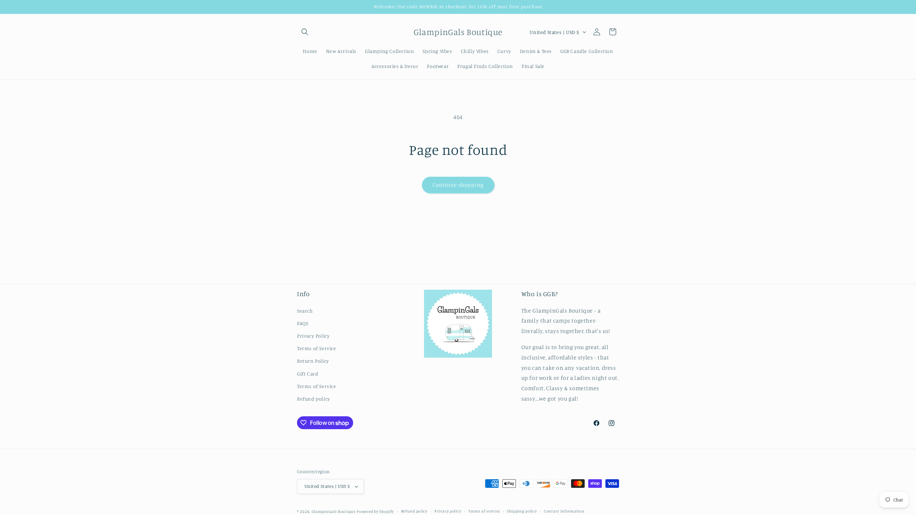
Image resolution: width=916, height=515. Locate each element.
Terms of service (484, 511)
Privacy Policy (313, 336)
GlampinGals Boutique (334, 511)
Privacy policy (447, 511)
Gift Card (307, 374)
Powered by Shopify (375, 511)
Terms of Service (316, 348)
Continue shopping (458, 184)
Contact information (564, 511)
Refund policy (313, 399)
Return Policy (313, 361)
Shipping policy (522, 511)
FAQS (302, 323)
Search (305, 311)
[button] (305, 32)
